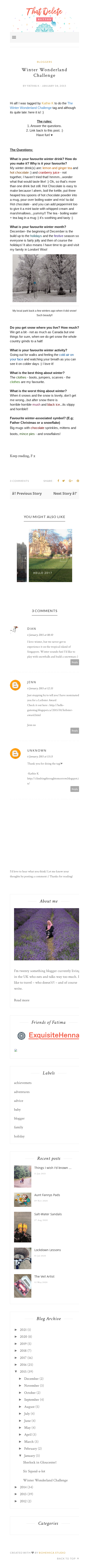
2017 (23, 1357)
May (27, 1427)
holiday (19, 1136)
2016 (23, 1364)
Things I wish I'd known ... (53, 1168)
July (27, 1413)
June (27, 1420)
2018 (23, 1350)
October (30, 1392)
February (30, 1448)
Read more (21, 1000)
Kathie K (48, 103)
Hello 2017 (31, 573)
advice (18, 1100)
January (29, 1455)
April (28, 1434)
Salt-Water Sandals (48, 1214)
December (31, 1378)
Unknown (37, 750)
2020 (23, 1336)
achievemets (23, 1082)
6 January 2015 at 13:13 (40, 756)
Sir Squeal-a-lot (34, 1471)
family (18, 1127)
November (31, 1385)
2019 (23, 1343)
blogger (19, 1118)
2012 (23, 1501)
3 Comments (19, 480)
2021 (23, 1329)
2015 (23, 1371)
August (29, 1406)
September (31, 1399)
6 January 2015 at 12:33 (40, 688)
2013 (23, 1494)
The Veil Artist (44, 1276)
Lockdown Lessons (47, 1250)
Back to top (66, 1558)
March (29, 1441)
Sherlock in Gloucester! (40, 1462)
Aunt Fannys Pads (47, 1195)
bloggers (44, 61)
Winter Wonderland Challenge (45, 1480)
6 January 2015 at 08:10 (40, 635)
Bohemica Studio (52, 1552)
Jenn (31, 682)
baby (17, 1109)
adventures (22, 1092)
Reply (75, 662)
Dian (31, 628)
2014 (23, 1487)
